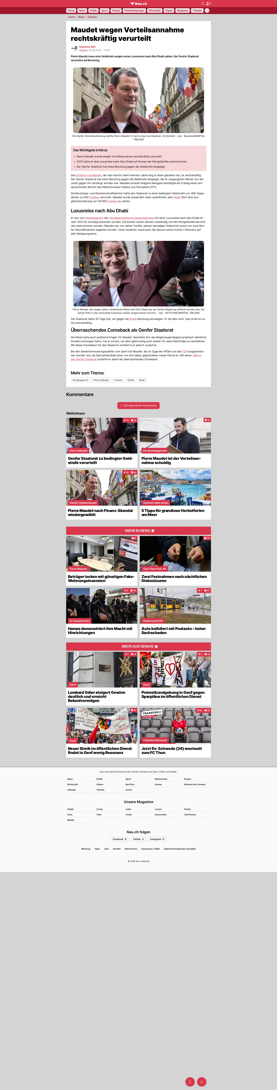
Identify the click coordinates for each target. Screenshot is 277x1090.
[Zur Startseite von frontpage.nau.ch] (138, 3)
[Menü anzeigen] (208, 3)
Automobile (160, 814)
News (81, 16)
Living (99, 809)
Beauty (70, 820)
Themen (100, 790)
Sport (128, 779)
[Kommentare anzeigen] (201, 1082)
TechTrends (190, 814)
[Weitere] (207, 10)
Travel (129, 814)
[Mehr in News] (138, 531)
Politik (99, 779)
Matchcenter (161, 779)
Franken (94, 197)
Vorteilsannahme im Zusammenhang (131, 217)
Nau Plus (130, 784)
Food (69, 814)
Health (70, 809)
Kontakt (117, 849)
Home (71, 16)
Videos (99, 784)
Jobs (106, 849)
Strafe (133, 318)
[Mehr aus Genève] (138, 646)
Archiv (129, 790)
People (187, 779)
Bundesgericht (95, 217)
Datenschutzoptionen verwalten (180, 849)
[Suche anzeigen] (202, 3)
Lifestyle (71, 790)
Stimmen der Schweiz (195, 784)
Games (158, 784)
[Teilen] (190, 1082)
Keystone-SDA (87, 46)
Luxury (158, 809)
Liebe (128, 809)
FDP (184, 351)
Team (97, 849)
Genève (83, 50)
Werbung (85, 849)
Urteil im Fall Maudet (88, 175)
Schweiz (92, 16)
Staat (177, 197)
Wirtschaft (72, 784)
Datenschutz (131, 849)
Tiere (98, 814)
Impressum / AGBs (150, 849)
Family (187, 809)
